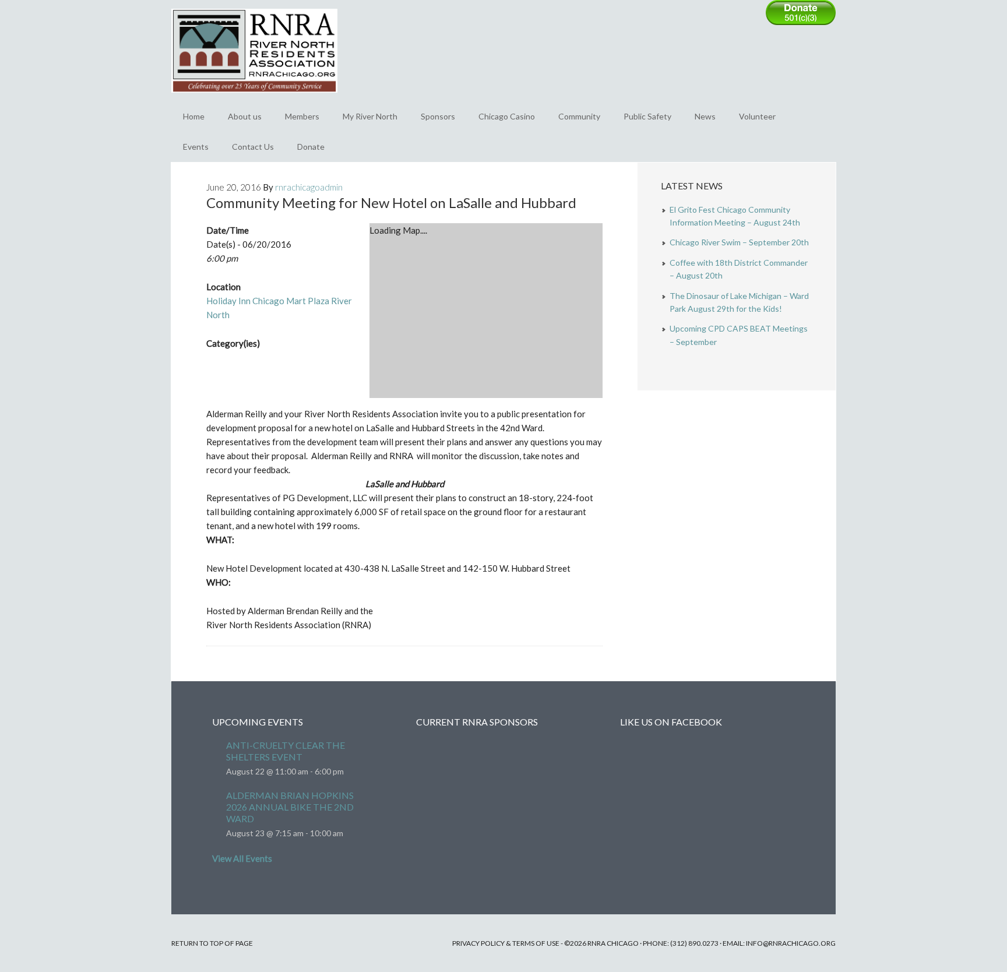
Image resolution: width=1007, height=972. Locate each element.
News (705, 116)
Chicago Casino (506, 116)
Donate (311, 147)
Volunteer (757, 116)
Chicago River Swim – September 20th (739, 242)
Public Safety (647, 116)
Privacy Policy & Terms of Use (505, 943)
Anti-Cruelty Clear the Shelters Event (285, 750)
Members (302, 116)
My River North (370, 116)
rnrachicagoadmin (309, 187)
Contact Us (253, 147)
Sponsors (438, 116)
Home (194, 116)
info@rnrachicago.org (791, 943)
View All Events (242, 858)
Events (196, 147)
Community (579, 116)
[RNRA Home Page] (254, 98)
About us (245, 116)
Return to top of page (212, 943)
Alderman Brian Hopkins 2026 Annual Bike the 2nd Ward (290, 807)
